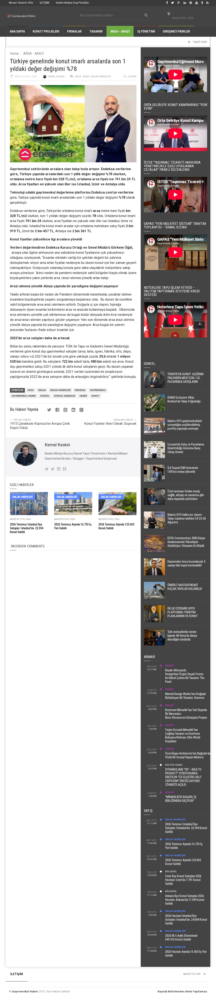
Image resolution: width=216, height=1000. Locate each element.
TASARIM (96, 31)
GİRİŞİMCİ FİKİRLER (176, 31)
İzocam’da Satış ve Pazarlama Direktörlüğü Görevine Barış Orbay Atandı (185, 448)
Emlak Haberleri (101, 76)
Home (14, 54)
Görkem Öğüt (121, 248)
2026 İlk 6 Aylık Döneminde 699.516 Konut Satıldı (181, 937)
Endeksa (108, 169)
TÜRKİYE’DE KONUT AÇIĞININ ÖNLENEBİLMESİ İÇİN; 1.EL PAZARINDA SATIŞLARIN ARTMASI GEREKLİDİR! (185, 379)
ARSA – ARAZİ (120, 31)
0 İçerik (132, 76)
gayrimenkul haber (24, 396)
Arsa (31, 390)
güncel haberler (64, 396)
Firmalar (74, 31)
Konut (95, 396)
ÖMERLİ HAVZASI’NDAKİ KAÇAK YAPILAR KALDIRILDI (184, 587)
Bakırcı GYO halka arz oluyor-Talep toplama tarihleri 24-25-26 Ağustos (186, 518)
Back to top (192, 974)
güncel (44, 396)
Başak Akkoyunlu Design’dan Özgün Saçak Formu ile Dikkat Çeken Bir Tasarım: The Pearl (184, 676)
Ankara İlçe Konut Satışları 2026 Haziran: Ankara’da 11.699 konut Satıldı (184, 899)
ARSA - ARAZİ (33, 54)
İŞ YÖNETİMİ (146, 31)
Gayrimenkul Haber (25, 991)
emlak (42, 390)
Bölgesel (171, 871)
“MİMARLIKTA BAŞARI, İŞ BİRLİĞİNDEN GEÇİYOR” (180, 799)
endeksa (80, 390)
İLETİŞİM (44, 2)
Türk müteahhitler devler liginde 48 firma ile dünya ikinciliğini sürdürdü (182, 635)
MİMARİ (169, 665)
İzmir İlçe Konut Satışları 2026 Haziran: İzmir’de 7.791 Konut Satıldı (183, 880)
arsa (96, 211)
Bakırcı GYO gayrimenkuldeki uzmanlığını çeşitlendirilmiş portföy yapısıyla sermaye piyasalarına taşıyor (184, 426)
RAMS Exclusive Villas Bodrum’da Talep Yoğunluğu (184, 399)
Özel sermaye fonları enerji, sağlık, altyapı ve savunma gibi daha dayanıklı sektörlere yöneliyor (185, 497)
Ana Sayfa (17, 31)
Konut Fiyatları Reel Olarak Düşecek (110, 424)
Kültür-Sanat (174, 765)
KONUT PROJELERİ (46, 31)
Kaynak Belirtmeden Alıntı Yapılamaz (182, 991)
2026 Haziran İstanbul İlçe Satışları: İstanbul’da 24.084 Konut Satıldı (186, 919)
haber (83, 396)
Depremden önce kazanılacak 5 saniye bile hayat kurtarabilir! (186, 563)
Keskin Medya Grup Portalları (72, 2)
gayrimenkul (98, 390)
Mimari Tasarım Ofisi (21, 2)
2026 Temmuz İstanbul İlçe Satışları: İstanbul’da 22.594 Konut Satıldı (26, 528)
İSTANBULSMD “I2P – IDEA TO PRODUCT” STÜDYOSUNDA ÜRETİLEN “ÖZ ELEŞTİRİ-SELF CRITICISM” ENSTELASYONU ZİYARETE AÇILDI (183, 777)
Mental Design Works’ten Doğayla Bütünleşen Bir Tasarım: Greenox (185, 696)
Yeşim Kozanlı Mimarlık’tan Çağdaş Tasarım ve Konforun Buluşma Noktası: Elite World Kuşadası (182, 735)
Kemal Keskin (56, 76)
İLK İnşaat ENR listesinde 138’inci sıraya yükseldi (182, 470)
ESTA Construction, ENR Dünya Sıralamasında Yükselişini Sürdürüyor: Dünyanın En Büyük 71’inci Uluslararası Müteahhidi (186, 543)
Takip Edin (199, 42)
